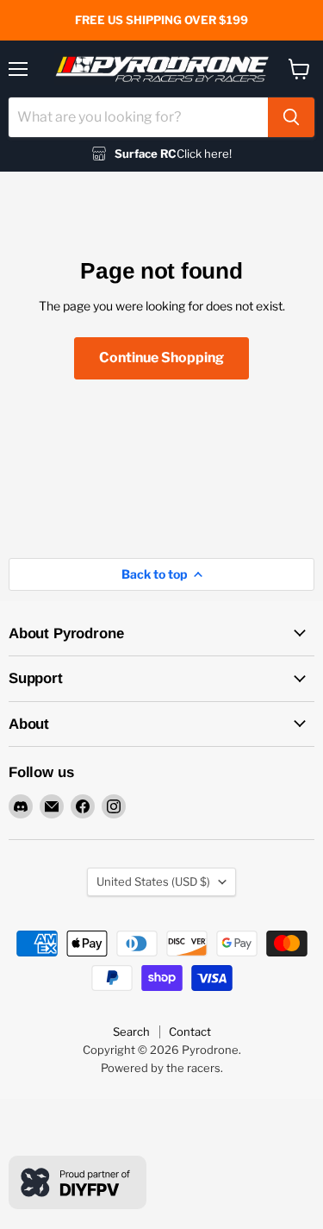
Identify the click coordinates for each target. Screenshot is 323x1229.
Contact (190, 1031)
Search (131, 1031)
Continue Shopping (161, 357)
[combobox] (138, 117)
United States (153, 881)
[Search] (291, 117)
